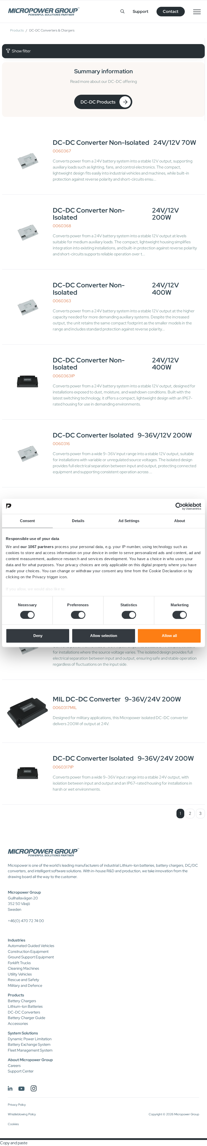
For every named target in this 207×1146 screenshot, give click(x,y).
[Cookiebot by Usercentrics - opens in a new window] (179, 506)
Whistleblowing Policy (22, 1114)
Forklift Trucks (19, 962)
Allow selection (103, 636)
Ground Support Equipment (31, 957)
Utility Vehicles (20, 974)
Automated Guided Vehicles (31, 945)
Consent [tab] (27, 521)
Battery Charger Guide (26, 1017)
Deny (37, 636)
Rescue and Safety (23, 979)
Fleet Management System (30, 1050)
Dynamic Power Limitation (29, 1038)
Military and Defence (25, 985)
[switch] (78, 615)
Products (17, 30)
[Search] (122, 11)
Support (140, 11)
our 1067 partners (37, 547)
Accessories (18, 1023)
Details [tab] (78, 521)
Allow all (169, 636)
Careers (14, 1065)
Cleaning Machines (23, 968)
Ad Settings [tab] (128, 521)
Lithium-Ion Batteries (25, 1006)
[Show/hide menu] (197, 12)
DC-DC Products (98, 102)
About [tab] (179, 521)
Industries (16, 940)
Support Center (21, 1071)
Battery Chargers (22, 1000)
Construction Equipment (28, 951)
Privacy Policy (17, 1105)
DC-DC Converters (24, 1012)
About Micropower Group (30, 1059)
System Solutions (23, 1033)
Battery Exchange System (29, 1044)
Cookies (13, 1124)
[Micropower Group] (44, 11)
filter (21, 51)
